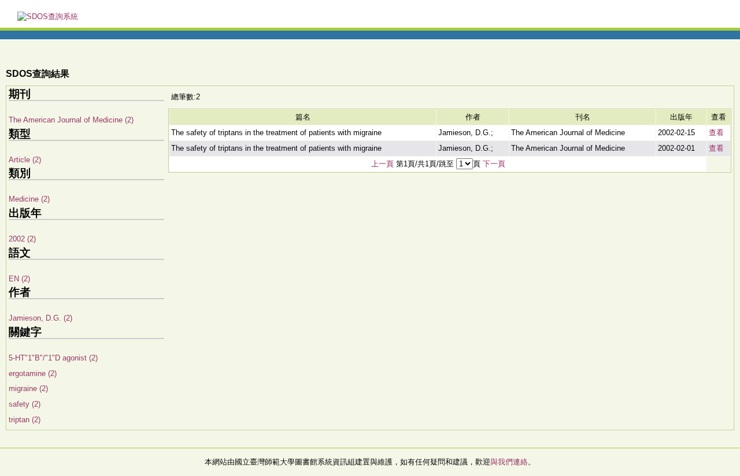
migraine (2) (28, 388)
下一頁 (494, 163)
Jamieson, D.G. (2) (40, 318)
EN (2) (19, 278)
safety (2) (24, 404)
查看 (716, 132)
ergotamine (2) (33, 373)
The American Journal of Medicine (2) (71, 120)
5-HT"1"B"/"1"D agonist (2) (53, 358)
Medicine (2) (29, 199)
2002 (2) (22, 239)
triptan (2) (24, 419)
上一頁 (382, 163)
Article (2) (25, 159)
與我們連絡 (509, 462)
